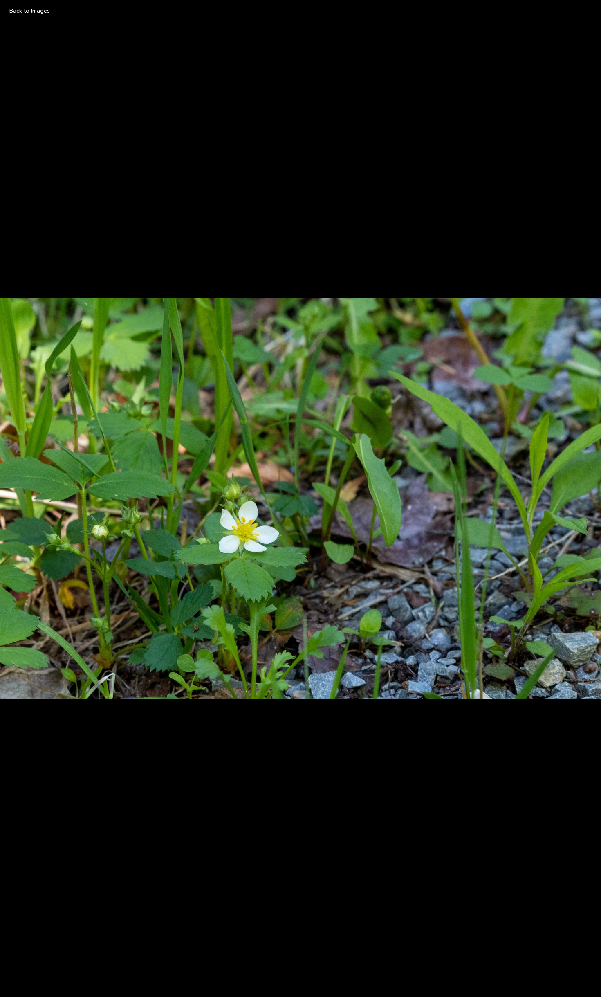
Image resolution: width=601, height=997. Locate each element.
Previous (20, 498)
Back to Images (29, 11)
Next (585, 498)
